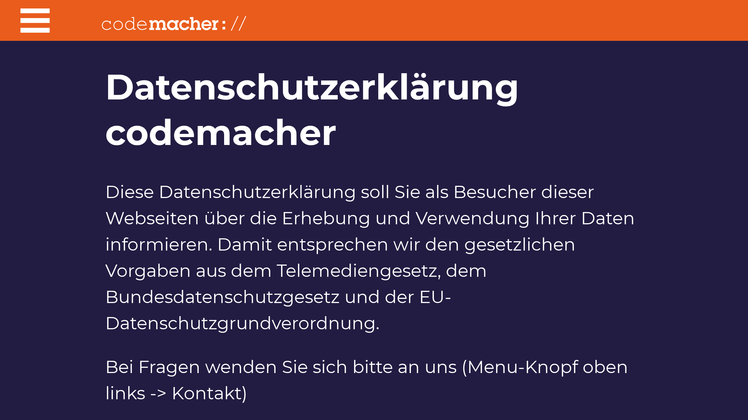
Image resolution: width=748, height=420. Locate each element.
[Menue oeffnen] (25, 22)
